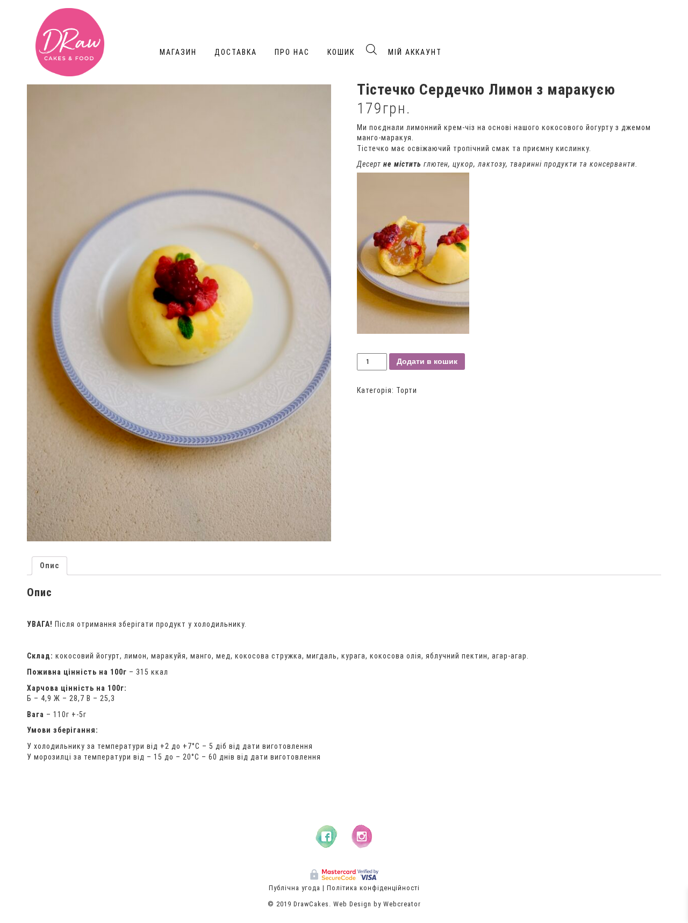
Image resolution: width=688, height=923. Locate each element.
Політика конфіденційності (373, 888)
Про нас (292, 52)
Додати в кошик (427, 361)
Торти (406, 390)
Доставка (235, 52)
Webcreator (402, 904)
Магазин (178, 52)
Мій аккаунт (415, 52)
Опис (49, 565)
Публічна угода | (297, 888)
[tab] (49, 566)
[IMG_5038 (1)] (179, 312)
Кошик (341, 52)
